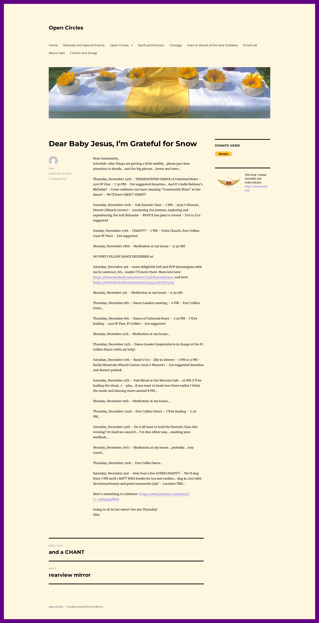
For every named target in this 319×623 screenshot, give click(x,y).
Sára (51, 168)
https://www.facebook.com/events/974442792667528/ (133, 282)
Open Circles (66, 28)
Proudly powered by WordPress (85, 606)
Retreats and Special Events (84, 45)
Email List (250, 45)
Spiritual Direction (151, 45)
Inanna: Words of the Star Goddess (212, 45)
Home (53, 45)
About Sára (57, 53)
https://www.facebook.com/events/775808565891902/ (133, 277)
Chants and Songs (83, 53)
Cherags (176, 45)
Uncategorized (58, 178)
